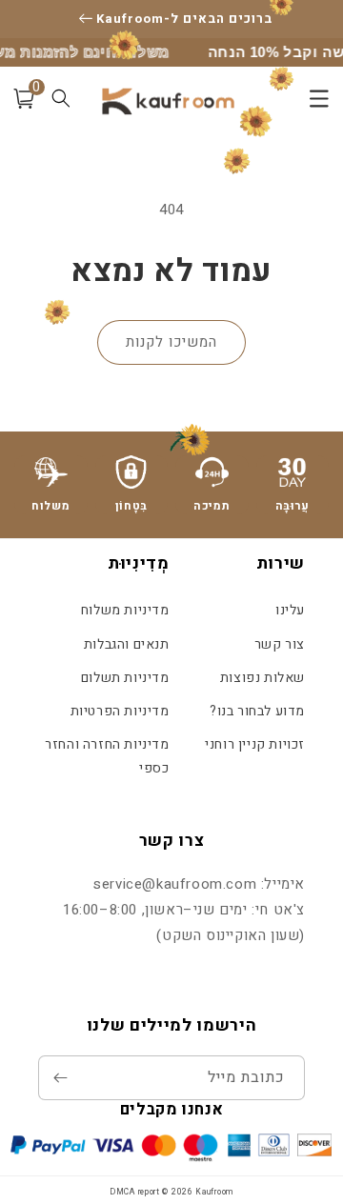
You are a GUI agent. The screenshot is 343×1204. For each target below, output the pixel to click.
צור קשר (279, 644)
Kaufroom (214, 1192)
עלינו (290, 610)
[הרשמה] (60, 1077)
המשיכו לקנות (171, 341)
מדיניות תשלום (125, 678)
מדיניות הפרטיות (120, 711)
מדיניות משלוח (125, 610)
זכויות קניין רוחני (255, 744)
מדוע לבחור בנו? (257, 711)
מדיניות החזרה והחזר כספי (107, 756)
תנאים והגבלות (126, 644)
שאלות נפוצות (262, 678)
